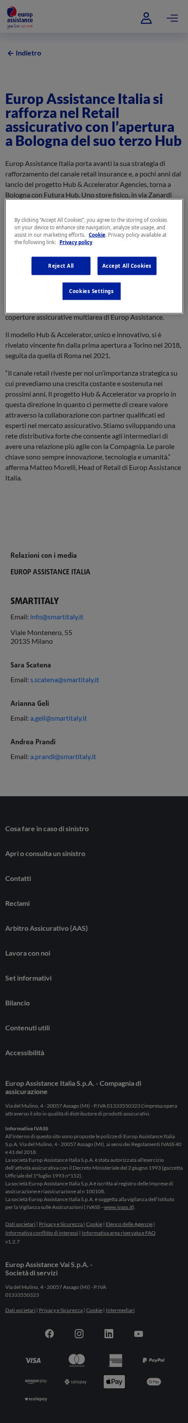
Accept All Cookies (127, 265)
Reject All (61, 265)
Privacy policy (75, 242)
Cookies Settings (91, 291)
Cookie (97, 234)
